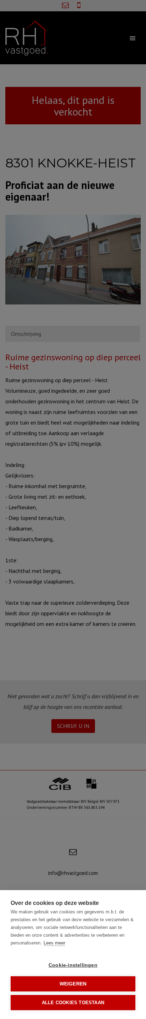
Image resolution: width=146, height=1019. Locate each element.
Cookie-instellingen (73, 965)
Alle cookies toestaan (73, 1002)
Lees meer (54, 943)
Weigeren (73, 984)
